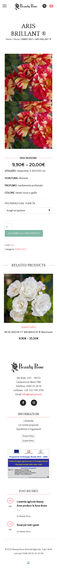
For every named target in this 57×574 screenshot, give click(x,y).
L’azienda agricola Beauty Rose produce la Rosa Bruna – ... (32, 505)
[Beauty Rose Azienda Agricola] (23, 402)
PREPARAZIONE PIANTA (20, 203)
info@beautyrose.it (32, 394)
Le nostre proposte (29, 425)
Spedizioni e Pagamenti (28, 429)
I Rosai (16, 39)
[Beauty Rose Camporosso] (34, 402)
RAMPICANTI (27, 39)
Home (9, 39)
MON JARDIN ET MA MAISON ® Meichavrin (28, 332)
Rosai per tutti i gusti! (28, 525)
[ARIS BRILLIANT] (28, 77)
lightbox (10, 95)
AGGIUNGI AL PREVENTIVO (24, 233)
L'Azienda (28, 420)
